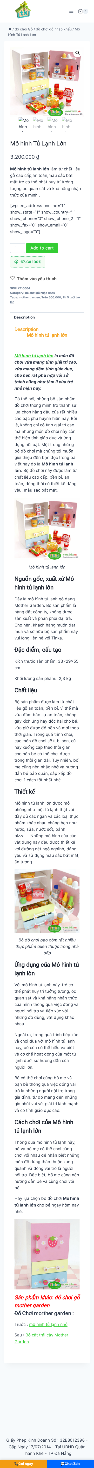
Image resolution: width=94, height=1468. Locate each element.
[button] (77, 53)
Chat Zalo (70, 1464)
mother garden (29, 297)
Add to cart (42, 247)
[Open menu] (71, 11)
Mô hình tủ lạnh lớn (34, 355)
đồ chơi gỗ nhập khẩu (40, 293)
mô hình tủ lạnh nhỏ (48, 1324)
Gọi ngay (23, 1464)
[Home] (10, 29)
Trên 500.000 (51, 297)
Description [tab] (24, 317)
